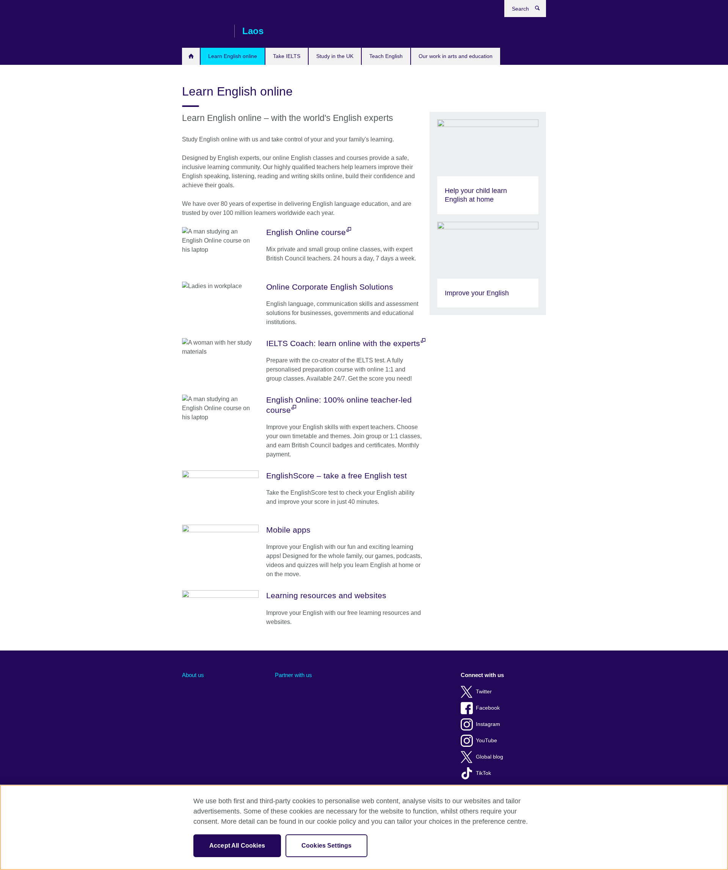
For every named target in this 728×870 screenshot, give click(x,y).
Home (191, 56)
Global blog (489, 757)
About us (193, 675)
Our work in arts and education (456, 56)
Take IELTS (286, 56)
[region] (364, 827)
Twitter (484, 691)
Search (541, 10)
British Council (204, 31)
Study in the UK (334, 56)
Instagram (488, 724)
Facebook (488, 708)
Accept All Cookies (237, 845)
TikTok (483, 773)
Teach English (386, 56)
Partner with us (293, 675)
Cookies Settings (326, 845)
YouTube (486, 740)
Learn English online (232, 56)
